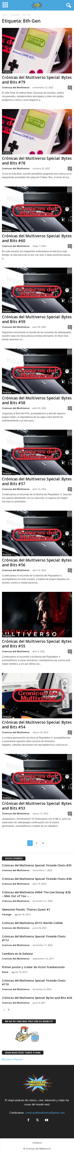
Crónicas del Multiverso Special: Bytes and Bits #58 (37, 400)
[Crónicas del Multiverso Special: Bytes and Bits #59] (37, 290)
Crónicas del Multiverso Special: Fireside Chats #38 (36, 879)
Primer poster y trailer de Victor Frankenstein (33, 967)
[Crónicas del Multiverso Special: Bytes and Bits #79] (37, 50)
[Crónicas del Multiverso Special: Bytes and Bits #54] (37, 696)
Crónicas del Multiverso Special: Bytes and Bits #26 (37, 998)
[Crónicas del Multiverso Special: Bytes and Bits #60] (37, 209)
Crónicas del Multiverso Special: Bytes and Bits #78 (37, 161)
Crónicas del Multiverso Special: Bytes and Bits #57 (37, 481)
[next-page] (9, 1010)
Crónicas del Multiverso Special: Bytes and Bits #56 (37, 562)
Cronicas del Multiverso (15, 87)
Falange (6, 914)
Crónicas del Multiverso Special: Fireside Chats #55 (36, 865)
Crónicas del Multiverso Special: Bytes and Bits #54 (37, 725)
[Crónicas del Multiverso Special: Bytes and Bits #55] (37, 614)
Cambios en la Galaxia (17, 953)
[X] (37, 1120)
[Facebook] (28, 1120)
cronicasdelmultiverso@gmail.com (45, 1112)
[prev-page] (4, 1010)
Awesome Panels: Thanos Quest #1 (26, 909)
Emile (5, 971)
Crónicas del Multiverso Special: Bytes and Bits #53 (37, 806)
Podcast (7, 71)
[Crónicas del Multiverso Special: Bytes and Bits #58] (37, 371)
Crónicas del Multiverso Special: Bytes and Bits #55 (37, 644)
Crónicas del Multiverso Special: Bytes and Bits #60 (37, 238)
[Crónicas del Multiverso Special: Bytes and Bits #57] (37, 452)
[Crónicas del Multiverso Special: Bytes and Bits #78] (37, 132)
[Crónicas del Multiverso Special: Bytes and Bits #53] (37, 776)
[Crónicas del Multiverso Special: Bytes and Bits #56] (37, 533)
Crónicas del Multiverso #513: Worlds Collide (32, 923)
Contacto (37, 1142)
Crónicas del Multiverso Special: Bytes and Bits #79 (37, 80)
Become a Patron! (12, 1059)
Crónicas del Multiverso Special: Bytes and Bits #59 (37, 319)
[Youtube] (46, 1120)
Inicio (4, 14)
